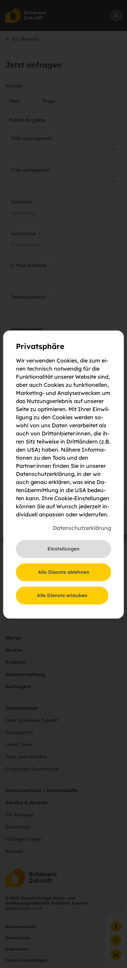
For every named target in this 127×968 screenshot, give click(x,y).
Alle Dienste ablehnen (63, 572)
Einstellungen (63, 549)
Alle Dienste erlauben (62, 595)
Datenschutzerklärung (82, 528)
